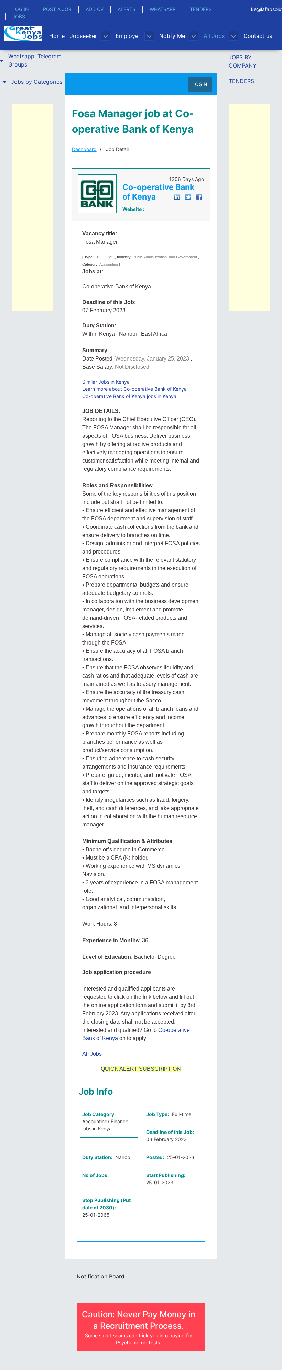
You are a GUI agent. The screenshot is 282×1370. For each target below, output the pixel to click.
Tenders (241, 81)
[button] (32, 60)
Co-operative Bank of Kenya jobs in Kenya (129, 396)
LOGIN (199, 84)
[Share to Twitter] (188, 196)
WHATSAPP (163, 9)
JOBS (18, 16)
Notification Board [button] (100, 1276)
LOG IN (20, 9)
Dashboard (84, 149)
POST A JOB (57, 9)
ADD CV (95, 9)
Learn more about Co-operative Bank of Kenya (134, 389)
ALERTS (126, 9)
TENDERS (201, 9)
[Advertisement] (32, 207)
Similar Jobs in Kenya (106, 382)
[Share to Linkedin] (177, 196)
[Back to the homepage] (23, 33)
